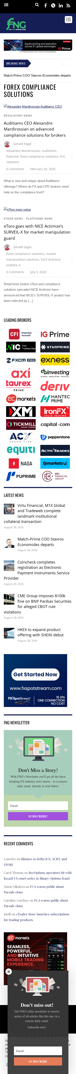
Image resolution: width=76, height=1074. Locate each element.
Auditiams (49, 151)
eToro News (13, 218)
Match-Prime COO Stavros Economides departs (37, 75)
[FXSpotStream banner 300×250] (35, 704)
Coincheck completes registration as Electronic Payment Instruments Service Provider (36, 570)
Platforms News (39, 218)
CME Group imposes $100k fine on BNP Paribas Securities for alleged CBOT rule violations (38, 604)
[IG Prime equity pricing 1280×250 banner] (38, 52)
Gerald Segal (22, 144)
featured (12, 156)
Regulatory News (18, 115)
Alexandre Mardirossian (23, 151)
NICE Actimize (50, 259)
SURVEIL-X (13, 265)
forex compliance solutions (39, 156)
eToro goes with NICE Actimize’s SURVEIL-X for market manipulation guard (37, 232)
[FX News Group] (16, 30)
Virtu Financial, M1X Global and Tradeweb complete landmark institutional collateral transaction (34, 513)
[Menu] (6, 5)
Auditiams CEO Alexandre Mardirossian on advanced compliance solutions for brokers (35, 129)
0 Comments (15, 169)
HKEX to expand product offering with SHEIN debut (41, 632)
